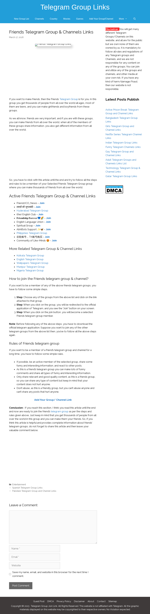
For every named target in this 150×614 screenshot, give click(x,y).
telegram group (59, 411)
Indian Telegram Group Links (121, 142)
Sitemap (112, 601)
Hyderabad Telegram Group (32, 210)
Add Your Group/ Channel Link (53, 399)
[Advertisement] (53, 75)
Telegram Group (68, 99)
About (91, 601)
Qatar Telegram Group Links (121, 176)
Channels (39, 18)
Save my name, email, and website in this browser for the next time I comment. (50, 574)
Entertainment (19, 484)
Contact (101, 601)
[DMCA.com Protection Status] (114, 192)
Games (79, 18)
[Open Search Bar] (134, 18)
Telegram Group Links (75, 7)
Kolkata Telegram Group (30, 255)
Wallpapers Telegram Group (32, 262)
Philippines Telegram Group (32, 233)
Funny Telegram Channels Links (123, 146)
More (121, 18)
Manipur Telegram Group (31, 266)
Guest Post (38, 601)
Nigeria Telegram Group (30, 270)
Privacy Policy (64, 601)
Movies (66, 18)
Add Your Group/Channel (101, 18)
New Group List (21, 18)
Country (53, 18)
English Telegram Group (30, 259)
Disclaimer (79, 601)
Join (42, 203)
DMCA (50, 601)
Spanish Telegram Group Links (27, 487)
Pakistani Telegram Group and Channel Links (34, 491)
